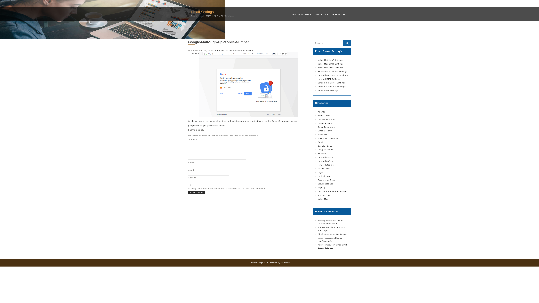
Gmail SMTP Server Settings (332, 86)
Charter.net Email (326, 119)
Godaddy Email (325, 146)
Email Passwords (326, 127)
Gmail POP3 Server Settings (331, 83)
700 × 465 (219, 50)
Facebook (322, 134)
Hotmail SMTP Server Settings (333, 75)
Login (320, 172)
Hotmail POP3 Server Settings (333, 71)
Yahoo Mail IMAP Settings (330, 60)
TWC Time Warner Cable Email (332, 191)
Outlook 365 (324, 176)
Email (191, 170)
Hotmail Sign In (326, 161)
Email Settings (202, 12)
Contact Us (321, 14)
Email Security (325, 130)
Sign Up (322, 187)
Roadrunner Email (326, 180)
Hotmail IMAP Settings (329, 79)
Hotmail (322, 153)
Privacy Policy (339, 14)
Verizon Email (324, 195)
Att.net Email (324, 115)
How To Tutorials (326, 165)
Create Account (325, 123)
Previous (193, 53)
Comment (193, 139)
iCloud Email (324, 168)
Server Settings (301, 14)
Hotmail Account (326, 157)
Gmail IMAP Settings (328, 90)
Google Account (325, 149)
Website (192, 177)
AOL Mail (322, 112)
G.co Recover (341, 234)
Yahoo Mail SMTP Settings (330, 64)
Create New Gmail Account (241, 50)
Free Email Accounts (328, 138)
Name (191, 162)
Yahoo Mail (323, 199)
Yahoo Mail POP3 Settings (330, 67)
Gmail (321, 142)
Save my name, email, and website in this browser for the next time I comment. (227, 188)
